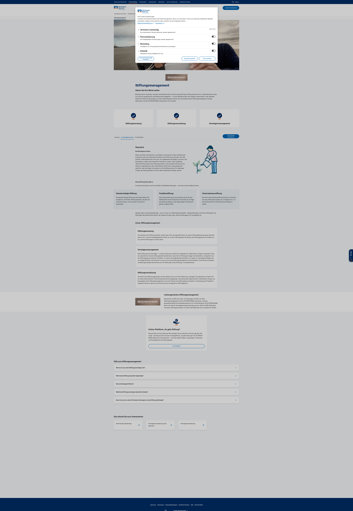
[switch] (213, 36)
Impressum (159, 23)
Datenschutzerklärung (145, 23)
